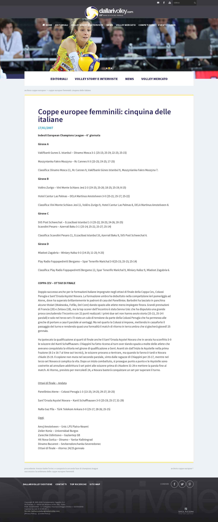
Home (49, 24)
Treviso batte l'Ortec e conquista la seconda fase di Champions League (67, 468)
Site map (95, 484)
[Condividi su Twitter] (182, 484)
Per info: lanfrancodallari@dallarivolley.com (42, 511)
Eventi (162, 24)
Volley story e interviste (87, 24)
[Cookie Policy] (44, 513)
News (129, 79)
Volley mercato (126, 24)
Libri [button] (172, 24)
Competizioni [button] (147, 24)
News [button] (109, 24)
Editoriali (61, 24)
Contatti (61, 484)
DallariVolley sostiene (37, 484)
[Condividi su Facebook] (174, 484)
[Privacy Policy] (30, 513)
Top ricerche (78, 484)
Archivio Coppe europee (35, 90)
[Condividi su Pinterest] (190, 484)
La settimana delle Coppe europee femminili (54, 471)
